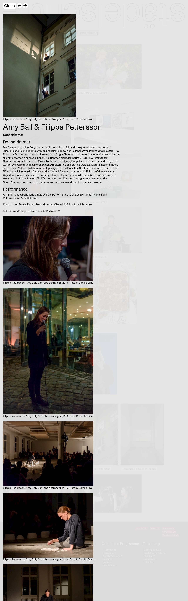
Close (9, 6)
